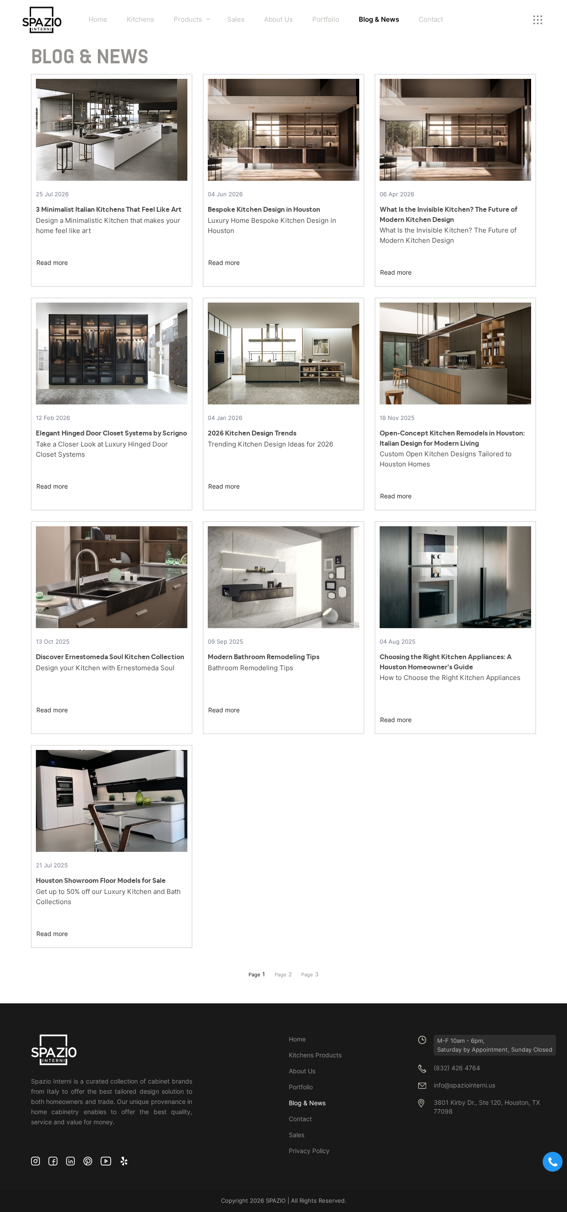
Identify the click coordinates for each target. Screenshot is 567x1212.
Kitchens (140, 19)
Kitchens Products (315, 1055)
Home (98, 19)
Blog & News (379, 19)
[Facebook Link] (53, 1160)
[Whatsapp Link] (553, 1162)
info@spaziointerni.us (464, 1085)
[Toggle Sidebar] (538, 20)
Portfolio (325, 19)
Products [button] (188, 19)
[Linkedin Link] (70, 1160)
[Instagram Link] (35, 1160)
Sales (236, 19)
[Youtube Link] (106, 1160)
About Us (278, 19)
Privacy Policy (309, 1150)
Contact (431, 19)
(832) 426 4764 (457, 1068)
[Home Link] (42, 20)
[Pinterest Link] (87, 1160)
